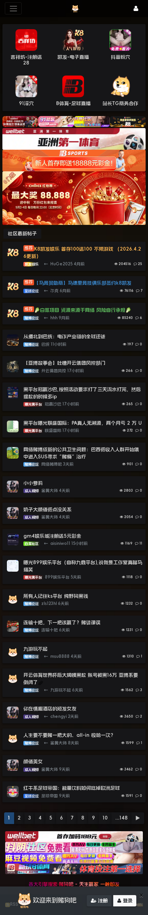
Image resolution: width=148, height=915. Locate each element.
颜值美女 (33, 761)
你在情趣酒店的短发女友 (49, 708)
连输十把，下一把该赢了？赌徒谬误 (62, 622)
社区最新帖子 (22, 233)
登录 (127, 900)
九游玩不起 (35, 649)
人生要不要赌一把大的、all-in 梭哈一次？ (69, 735)
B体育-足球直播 (73, 103)
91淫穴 (26, 103)
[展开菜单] (13, 8)
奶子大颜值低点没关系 (47, 509)
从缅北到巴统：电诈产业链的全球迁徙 (64, 336)
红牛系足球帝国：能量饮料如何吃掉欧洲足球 (71, 788)
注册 (102, 900)
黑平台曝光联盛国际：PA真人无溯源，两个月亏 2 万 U (82, 423)
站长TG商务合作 (120, 103)
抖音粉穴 (120, 57)
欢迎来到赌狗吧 (54, 900)
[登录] (136, 8)
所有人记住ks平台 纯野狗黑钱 (55, 596)
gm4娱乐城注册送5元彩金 (52, 536)
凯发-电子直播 (73, 57)
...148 (121, 817)
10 (105, 817)
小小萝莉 (33, 483)
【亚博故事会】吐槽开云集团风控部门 (64, 363)
